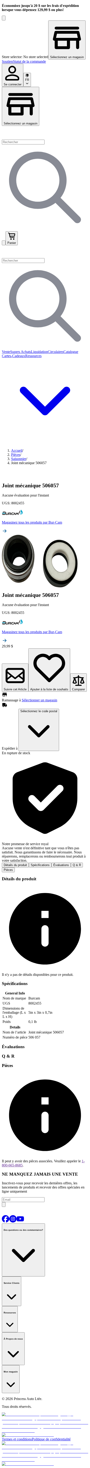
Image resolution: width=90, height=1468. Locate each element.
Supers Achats (20, 352)
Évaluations (61, 865)
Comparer (78, 689)
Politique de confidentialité (51, 1439)
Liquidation (39, 352)
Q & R (77, 865)
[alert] (45, 809)
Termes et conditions (17, 1439)
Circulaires (55, 352)
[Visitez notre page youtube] (20, 1221)
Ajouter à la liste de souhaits (49, 689)
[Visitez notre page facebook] (5, 1221)
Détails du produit (15, 865)
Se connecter (12, 84)
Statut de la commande (29, 61)
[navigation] (45, 61)
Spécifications (40, 865)
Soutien (7, 61)
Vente (6, 352)
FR (27, 80)
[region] (45, 39)
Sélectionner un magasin (39, 700)
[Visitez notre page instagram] (13, 1221)
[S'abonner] (4, 1204)
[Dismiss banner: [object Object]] (4, 18)
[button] (45, 251)
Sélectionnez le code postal (38, 711)
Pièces (8, 870)
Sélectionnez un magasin (20, 123)
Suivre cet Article (15, 689)
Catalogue (70, 352)
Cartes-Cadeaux (13, 356)
